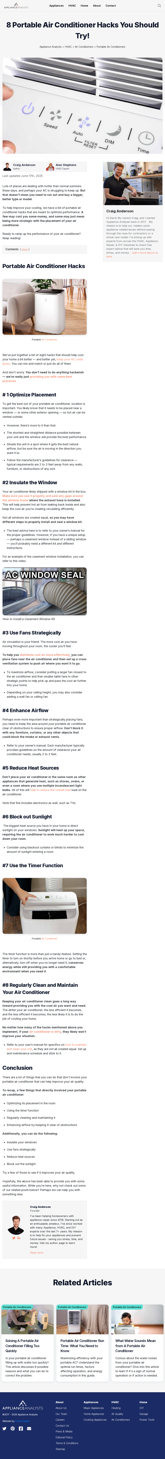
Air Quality (117, 1414)
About (97, 5)
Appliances (56, 5)
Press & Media (64, 1431)
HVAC (72, 5)
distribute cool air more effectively (45, 654)
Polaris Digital (22, 1421)
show (25, 249)
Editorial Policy (64, 1437)
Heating (109, 342)
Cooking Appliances (95, 1419)
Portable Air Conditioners (111, 46)
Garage (144, 1414)
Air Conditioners (84, 46)
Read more (36, 1252)
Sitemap (60, 1449)
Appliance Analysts (51, 46)
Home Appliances (94, 1414)
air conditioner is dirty (45, 1031)
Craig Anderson (40, 1206)
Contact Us (62, 1425)
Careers (60, 1419)
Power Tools (147, 1419)
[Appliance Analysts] (16, 5)
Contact (111, 5)
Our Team (61, 1414)
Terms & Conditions (67, 1443)
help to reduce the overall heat (50, 790)
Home (84, 5)
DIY (142, 1408)
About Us (61, 1408)
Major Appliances (94, 1408)
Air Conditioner (49, 339)
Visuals (109, 268)
